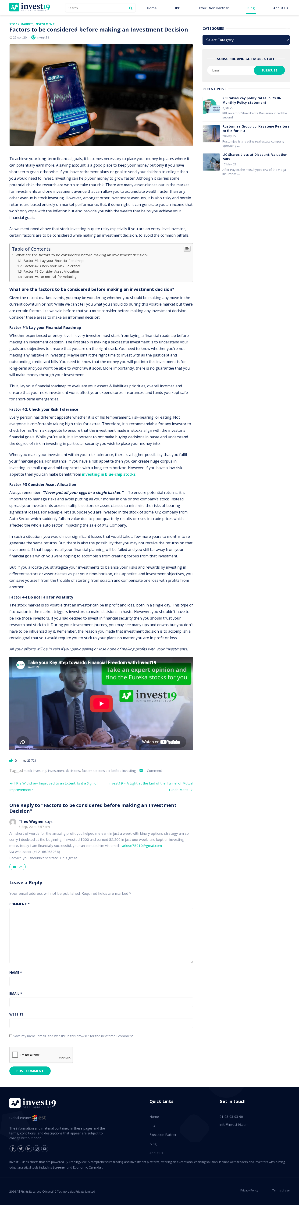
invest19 (43, 37)
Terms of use (281, 1190)
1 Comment (153, 770)
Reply (17, 867)
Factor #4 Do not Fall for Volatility (49, 277)
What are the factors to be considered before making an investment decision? (82, 255)
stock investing (35, 770)
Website (16, 1014)
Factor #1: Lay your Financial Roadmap (53, 260)
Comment (19, 904)
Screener (59, 1167)
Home (152, 8)
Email (15, 993)
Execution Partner (214, 8)
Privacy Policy (249, 1190)
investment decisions (64, 770)
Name (15, 972)
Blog (251, 8)
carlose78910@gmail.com (141, 845)
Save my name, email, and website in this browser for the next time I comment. (73, 1036)
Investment (45, 24)
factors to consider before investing (109, 770)
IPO (178, 8)
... (235, 117)
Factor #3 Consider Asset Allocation (51, 271)
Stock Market (21, 24)
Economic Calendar (87, 1167)
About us (280, 8)
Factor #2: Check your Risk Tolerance (52, 266)
